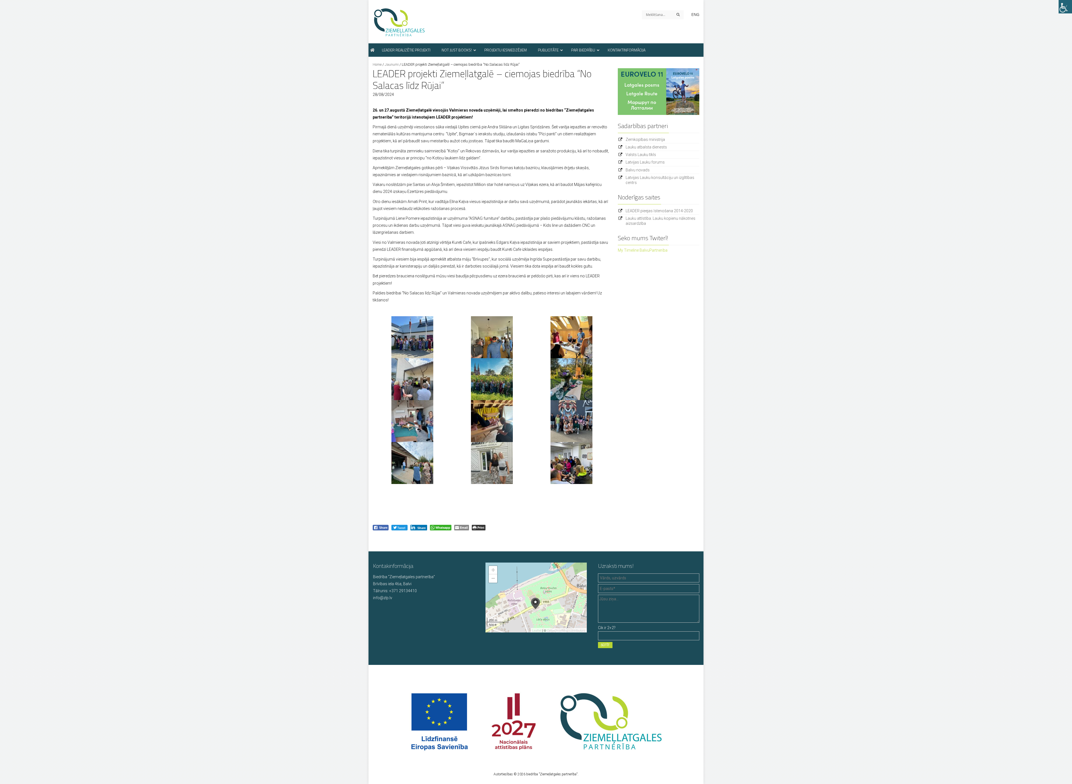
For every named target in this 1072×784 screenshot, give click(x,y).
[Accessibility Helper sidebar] (1065, 6)
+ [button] (493, 569)
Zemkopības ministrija (645, 139)
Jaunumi (392, 64)
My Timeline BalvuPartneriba (642, 250)
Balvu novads (638, 170)
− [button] (493, 578)
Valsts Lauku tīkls (641, 154)
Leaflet (536, 630)
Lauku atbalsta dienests (646, 147)
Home (377, 64)
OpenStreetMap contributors (566, 630)
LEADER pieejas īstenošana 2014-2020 (659, 211)
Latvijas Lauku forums (645, 162)
